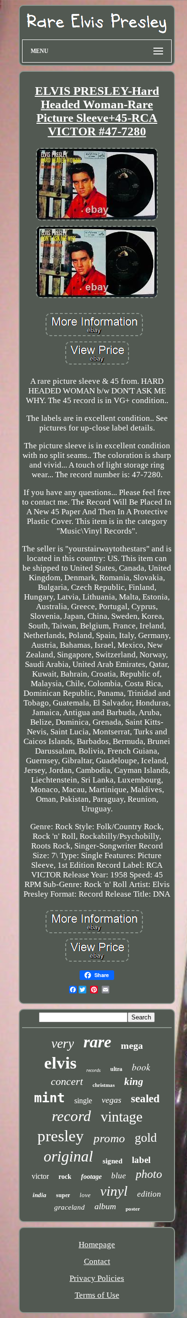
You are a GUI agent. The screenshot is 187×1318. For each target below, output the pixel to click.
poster (133, 1209)
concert (67, 1081)
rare (97, 1042)
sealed (145, 1099)
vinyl (114, 1191)
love (85, 1195)
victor (40, 1176)
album (105, 1206)
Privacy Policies (97, 1278)
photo (149, 1174)
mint (49, 1097)
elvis (60, 1063)
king (133, 1081)
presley (60, 1136)
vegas (111, 1100)
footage (91, 1176)
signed (112, 1161)
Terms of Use (97, 1295)
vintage (121, 1116)
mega (132, 1045)
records (93, 1070)
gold (146, 1138)
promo (109, 1138)
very (62, 1043)
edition (149, 1194)
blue (118, 1175)
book (141, 1067)
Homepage (97, 1244)
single (83, 1100)
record (71, 1116)
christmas (104, 1085)
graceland (69, 1207)
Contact (97, 1261)
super (63, 1195)
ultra (116, 1069)
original (68, 1156)
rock (64, 1176)
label (141, 1160)
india (40, 1195)
